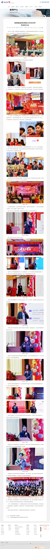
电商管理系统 (17, 528)
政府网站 (27, 529)
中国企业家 (35, 534)
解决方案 (16, 525)
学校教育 (27, 532)
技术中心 (35, 525)
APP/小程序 (28, 531)
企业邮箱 (6, 542)
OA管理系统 (17, 529)
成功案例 (27, 525)
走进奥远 (2, 525)
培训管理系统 (17, 531)
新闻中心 (9, 525)
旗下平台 (2, 528)
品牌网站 (27, 528)
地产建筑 (27, 534)
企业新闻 (9, 528)
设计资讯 (35, 528)
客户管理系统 (17, 532)
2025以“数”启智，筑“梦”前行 (14, 515)
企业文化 (2, 534)
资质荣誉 (2, 529)
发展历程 (2, 531)
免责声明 (2, 542)
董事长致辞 (2, 532)
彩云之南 (35, 532)
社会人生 (35, 531)
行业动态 (9, 529)
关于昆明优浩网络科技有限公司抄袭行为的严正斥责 (18, 517)
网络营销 (35, 529)
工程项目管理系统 (17, 534)
